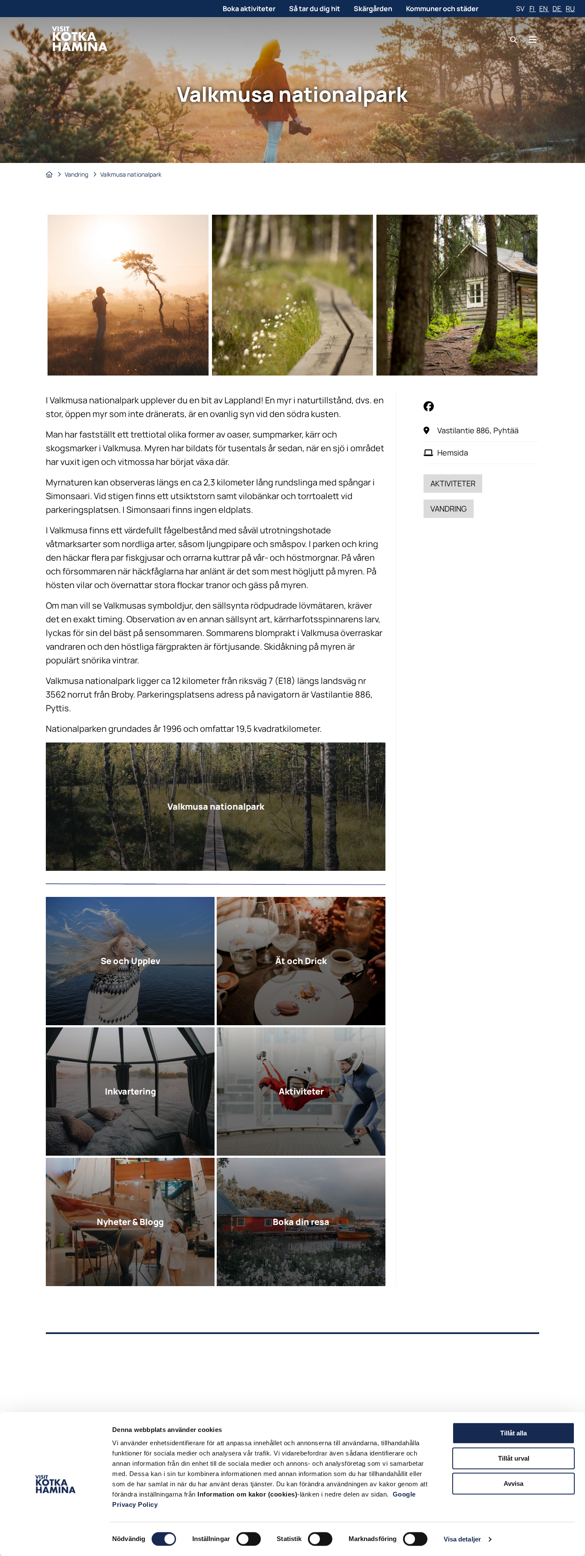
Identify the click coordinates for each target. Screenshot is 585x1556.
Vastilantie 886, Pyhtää (478, 430)
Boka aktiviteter (249, 8)
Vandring (77, 174)
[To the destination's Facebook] (430, 406)
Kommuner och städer (442, 8)
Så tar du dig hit (314, 8)
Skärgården (373, 8)
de (557, 8)
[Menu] (532, 39)
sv (521, 8)
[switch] (248, 1539)
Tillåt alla (513, 1433)
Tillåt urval (513, 1458)
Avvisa (513, 1483)
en (544, 8)
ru (570, 8)
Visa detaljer (462, 1539)
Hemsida (452, 452)
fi (532, 8)
